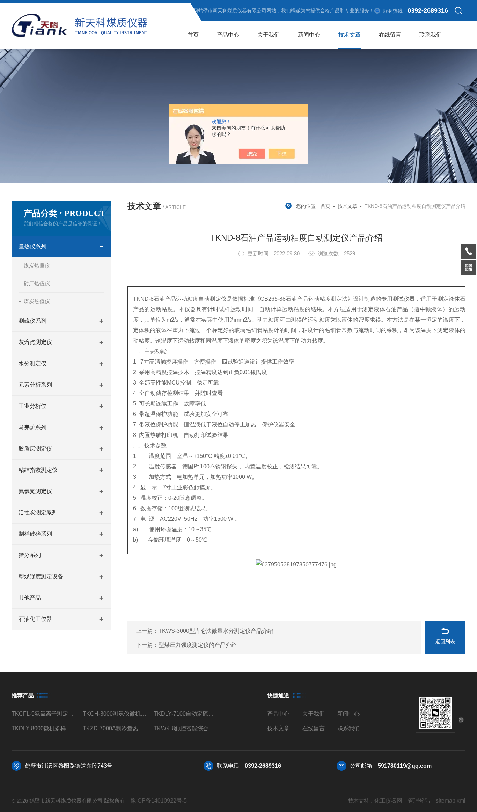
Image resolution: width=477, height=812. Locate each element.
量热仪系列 (32, 246)
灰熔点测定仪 (35, 342)
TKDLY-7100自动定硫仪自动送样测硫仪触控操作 (186, 714)
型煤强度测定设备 (41, 576)
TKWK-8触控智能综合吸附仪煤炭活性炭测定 (186, 728)
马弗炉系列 (32, 427)
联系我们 (430, 35)
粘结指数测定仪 (38, 470)
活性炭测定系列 (38, 512)
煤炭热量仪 (37, 266)
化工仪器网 (388, 801)
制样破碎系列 (35, 534)
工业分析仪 (32, 406)
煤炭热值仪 (37, 301)
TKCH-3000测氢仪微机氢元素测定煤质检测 (115, 714)
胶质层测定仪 (35, 449)
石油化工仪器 (35, 619)
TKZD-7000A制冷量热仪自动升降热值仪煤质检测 (115, 728)
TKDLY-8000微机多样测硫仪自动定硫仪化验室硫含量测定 (44, 728)
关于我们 (268, 35)
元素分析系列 (35, 385)
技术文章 (349, 35)
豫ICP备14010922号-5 (159, 801)
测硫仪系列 (32, 321)
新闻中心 (309, 35)
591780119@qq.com (405, 766)
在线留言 (390, 35)
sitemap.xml (450, 801)
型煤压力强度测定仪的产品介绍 (198, 645)
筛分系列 (30, 555)
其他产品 (30, 598)
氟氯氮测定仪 (35, 491)
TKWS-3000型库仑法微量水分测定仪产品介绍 (216, 631)
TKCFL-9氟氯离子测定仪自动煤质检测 (44, 714)
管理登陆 (419, 801)
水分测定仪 (32, 363)
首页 (193, 35)
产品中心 (228, 35)
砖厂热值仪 (37, 283)
